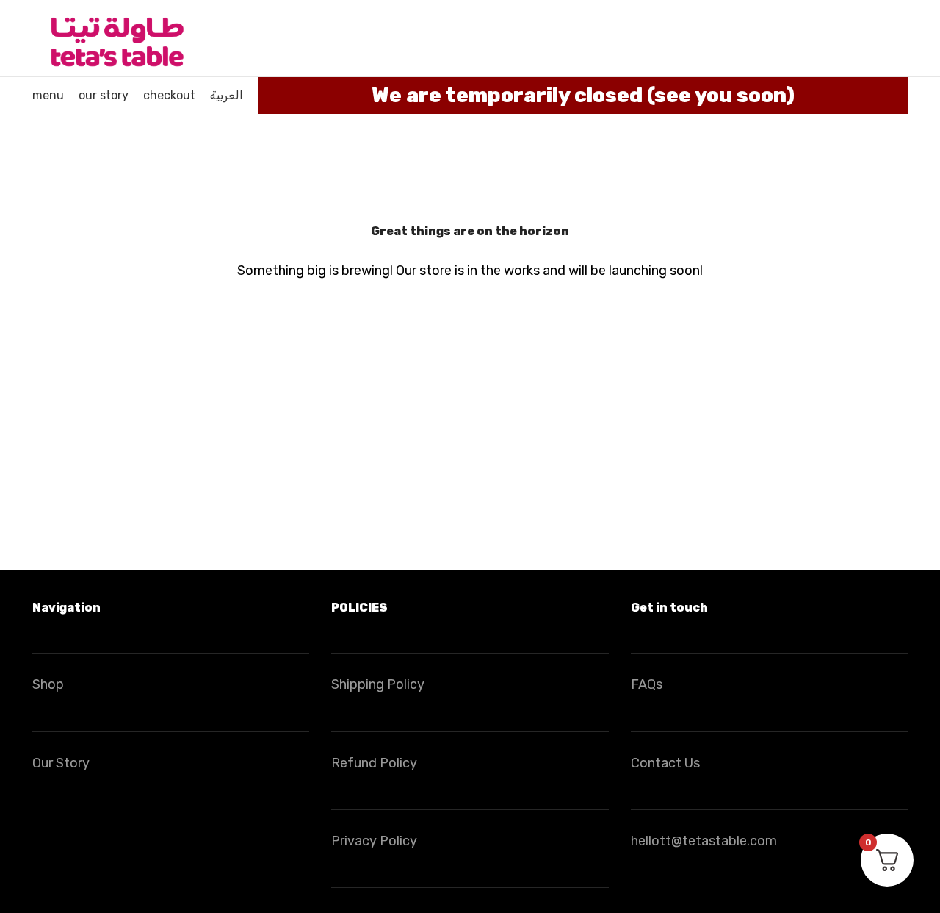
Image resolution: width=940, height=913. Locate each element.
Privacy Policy (374, 841)
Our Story (61, 763)
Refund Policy (374, 763)
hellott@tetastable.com (704, 841)
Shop (48, 684)
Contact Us (665, 763)
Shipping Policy (377, 684)
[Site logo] (116, 37)
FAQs (646, 684)
